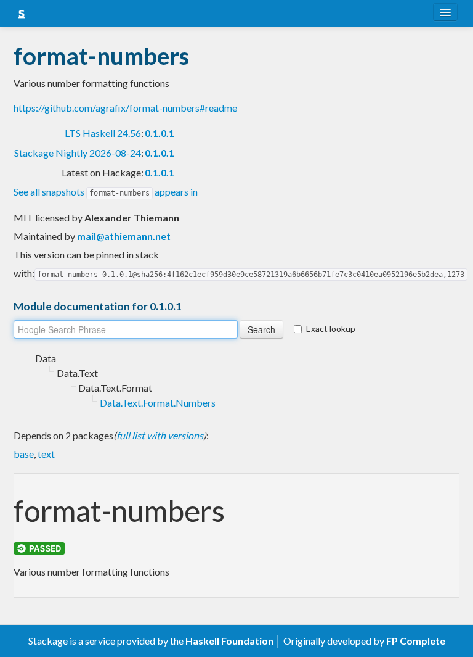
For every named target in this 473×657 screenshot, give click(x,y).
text (46, 454)
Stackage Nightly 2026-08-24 (77, 153)
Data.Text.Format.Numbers (158, 402)
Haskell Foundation (229, 641)
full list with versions (159, 435)
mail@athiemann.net (124, 236)
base (24, 454)
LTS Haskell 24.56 (103, 133)
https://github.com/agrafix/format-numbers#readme (125, 108)
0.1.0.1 (159, 133)
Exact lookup (330, 328)
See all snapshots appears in (106, 191)
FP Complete (415, 641)
